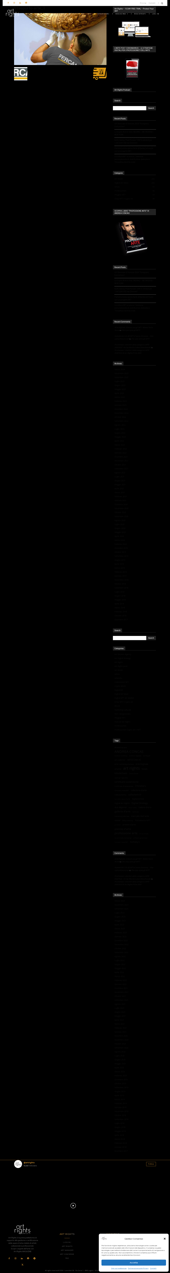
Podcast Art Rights (122, 722)
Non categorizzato (122, 714)
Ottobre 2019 (120, 552)
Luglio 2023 (119, 381)
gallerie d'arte (122, 811)
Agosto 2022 (120, 425)
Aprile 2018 (119, 603)
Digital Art (118, 690)
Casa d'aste (133, 773)
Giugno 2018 (119, 595)
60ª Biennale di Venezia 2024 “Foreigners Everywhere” (131, 125)
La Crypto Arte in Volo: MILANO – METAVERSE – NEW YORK (134, 133)
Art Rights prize (121, 666)
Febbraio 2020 (120, 544)
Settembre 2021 (121, 468)
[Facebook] (8, 3)
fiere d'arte (133, 807)
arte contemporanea (124, 764)
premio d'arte (122, 829)
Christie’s (140, 786)
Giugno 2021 (119, 480)
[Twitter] (22, 1264)
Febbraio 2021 (120, 496)
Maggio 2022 (120, 437)
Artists (117, 674)
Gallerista (135, 812)
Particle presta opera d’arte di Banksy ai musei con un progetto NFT (133, 149)
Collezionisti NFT (121, 682)
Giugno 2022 (119, 433)
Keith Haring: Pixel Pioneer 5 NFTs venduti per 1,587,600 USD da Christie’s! (133, 141)
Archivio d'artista (120, 756)
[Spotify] (26, 3)
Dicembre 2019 (121, 548)
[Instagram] (14, 3)
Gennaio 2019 (120, 576)
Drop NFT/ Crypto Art (123, 702)
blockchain (120, 773)
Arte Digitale (141, 764)
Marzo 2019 (119, 568)
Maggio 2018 (120, 599)
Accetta (134, 1262)
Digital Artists (138, 798)
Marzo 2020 (119, 540)
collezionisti (134, 794)
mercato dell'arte (140, 816)
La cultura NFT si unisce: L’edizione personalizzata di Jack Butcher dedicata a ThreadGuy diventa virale (132, 159)
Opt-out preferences (119, 1268)
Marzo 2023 (119, 397)
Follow (151, 1164)
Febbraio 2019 (120, 572)
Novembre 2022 (121, 413)
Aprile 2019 (119, 564)
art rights (131, 768)
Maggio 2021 (120, 484)
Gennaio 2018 (120, 615)
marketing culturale (121, 816)
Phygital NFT (120, 718)
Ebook (117, 706)
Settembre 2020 (121, 516)
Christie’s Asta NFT (121, 790)
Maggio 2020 (120, 532)
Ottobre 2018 (120, 584)
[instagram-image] (25, 1181)
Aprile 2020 (119, 536)
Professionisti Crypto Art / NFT (127, 729)
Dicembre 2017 (121, 619)
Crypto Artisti (120, 686)
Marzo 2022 (119, 445)
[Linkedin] (20, 3)
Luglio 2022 (119, 429)
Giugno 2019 (119, 560)
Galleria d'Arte (145, 807)
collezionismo (120, 794)
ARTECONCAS (134, 760)
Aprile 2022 (119, 441)
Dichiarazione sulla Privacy (138, 1268)
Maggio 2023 (120, 389)
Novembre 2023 (121, 373)
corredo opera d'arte (122, 799)
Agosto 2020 (120, 520)
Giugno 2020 (119, 528)
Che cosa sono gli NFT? (131, 330)
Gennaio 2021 (120, 500)
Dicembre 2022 (121, 409)
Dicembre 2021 (121, 456)
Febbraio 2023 (120, 401)
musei (117, 820)
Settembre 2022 (121, 421)
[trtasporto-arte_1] (60, 64)
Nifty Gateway (127, 820)
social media (143, 834)
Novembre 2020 (121, 508)
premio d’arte (129, 824)
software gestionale (140, 838)
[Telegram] (34, 1258)
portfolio (117, 825)
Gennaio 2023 (120, 405)
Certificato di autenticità (123, 786)
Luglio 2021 (119, 476)
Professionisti (120, 725)
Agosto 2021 (120, 472)
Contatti (153, 1268)
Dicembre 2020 (121, 504)
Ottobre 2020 (120, 512)
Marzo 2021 (119, 492)
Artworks (118, 678)
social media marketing (122, 838)
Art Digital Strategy (122, 658)
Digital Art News (121, 694)
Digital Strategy (139, 803)
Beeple (145, 769)
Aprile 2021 (119, 488)
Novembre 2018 (121, 580)
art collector (119, 760)
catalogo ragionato (121, 778)
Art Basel (146, 756)
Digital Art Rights (122, 803)
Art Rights (118, 662)
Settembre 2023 (121, 377)
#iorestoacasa (120, 747)
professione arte (125, 833)
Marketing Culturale (122, 710)
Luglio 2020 (119, 524)
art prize (117, 769)
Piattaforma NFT (142, 820)
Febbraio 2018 (120, 611)
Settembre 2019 (121, 556)
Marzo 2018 (119, 607)
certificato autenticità (126, 781)
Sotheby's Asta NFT (121, 842)
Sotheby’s (135, 842)
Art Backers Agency (122, 654)
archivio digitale (135, 756)
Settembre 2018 (121, 588)
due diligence (120, 807)
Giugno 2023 (119, 385)
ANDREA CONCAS (128, 751)
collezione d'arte (139, 790)
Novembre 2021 (121, 460)
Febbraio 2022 (120, 449)
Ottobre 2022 (120, 417)
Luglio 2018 (119, 591)
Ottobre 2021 (120, 464)
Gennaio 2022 (120, 452)
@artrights (29, 1162)
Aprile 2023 (119, 393)
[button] (164, 1238)
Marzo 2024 (119, 369)
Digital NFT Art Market (124, 698)
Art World (118, 670)
